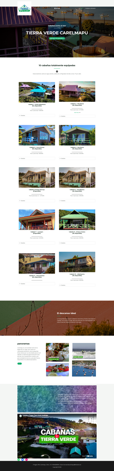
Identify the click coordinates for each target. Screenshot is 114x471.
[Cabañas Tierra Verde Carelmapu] (24, 8)
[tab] (37, 115)
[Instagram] (59, 8)
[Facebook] (55, 8)
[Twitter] (57, 8)
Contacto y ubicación (90, 8)
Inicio (81, 8)
